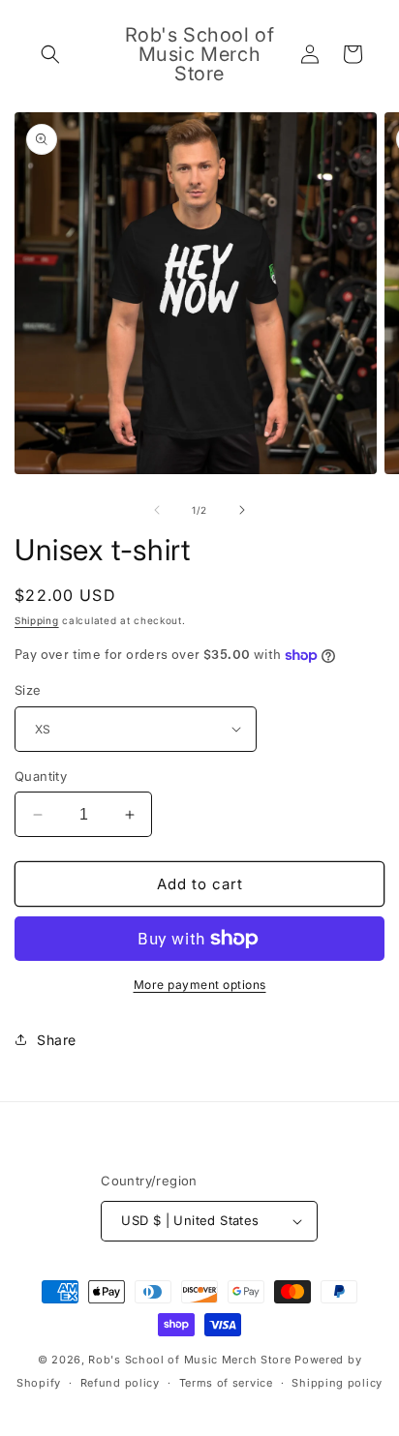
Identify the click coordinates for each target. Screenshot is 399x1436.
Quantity (41, 776)
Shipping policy (337, 1383)
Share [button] (57, 1040)
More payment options (200, 984)
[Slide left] (157, 510)
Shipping (37, 620)
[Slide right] (242, 510)
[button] (50, 54)
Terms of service (226, 1383)
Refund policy (120, 1383)
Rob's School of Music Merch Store (189, 1359)
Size (28, 690)
